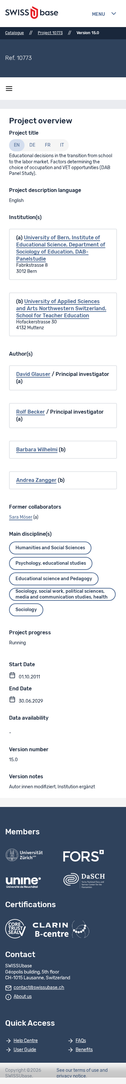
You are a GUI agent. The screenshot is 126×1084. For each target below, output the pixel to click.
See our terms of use (78, 1070)
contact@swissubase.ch (39, 987)
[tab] (17, 145)
